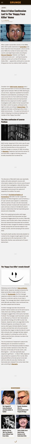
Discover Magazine (6, 55)
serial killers (23, 46)
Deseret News (21, 107)
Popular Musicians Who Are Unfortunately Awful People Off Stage (22, 409)
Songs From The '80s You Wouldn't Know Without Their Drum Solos (8, 433)
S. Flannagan (6, 20)
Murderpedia (11, 294)
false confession (22, 288)
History (4, 7)
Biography (6, 151)
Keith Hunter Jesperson (17, 86)
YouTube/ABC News (26, 40)
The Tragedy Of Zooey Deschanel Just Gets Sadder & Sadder (8, 409)
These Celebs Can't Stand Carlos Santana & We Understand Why (22, 433)
